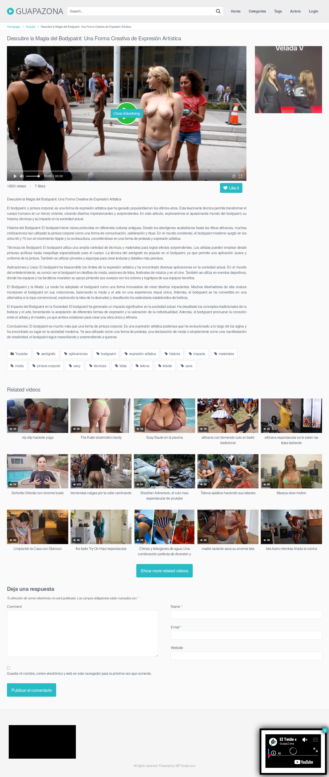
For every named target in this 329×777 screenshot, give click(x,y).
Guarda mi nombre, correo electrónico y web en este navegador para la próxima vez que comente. (79, 673)
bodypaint (108, 353)
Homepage (13, 26)
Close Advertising (126, 113)
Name (176, 606)
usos (188, 365)
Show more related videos (164, 570)
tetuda (167, 365)
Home (236, 11)
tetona (144, 365)
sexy (77, 365)
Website (177, 647)
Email (176, 627)
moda (19, 365)
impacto (199, 353)
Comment (14, 606)
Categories (257, 11)
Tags (278, 11)
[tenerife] (288, 80)
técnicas (99, 365)
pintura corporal (48, 365)
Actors (295, 11)
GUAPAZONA (38, 11)
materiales (226, 353)
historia (174, 353)
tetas (123, 365)
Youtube (30, 26)
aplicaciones (78, 353)
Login (313, 11)
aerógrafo (47, 353)
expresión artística (142, 353)
